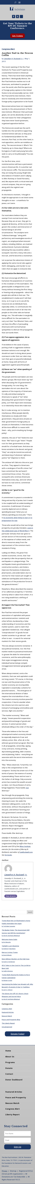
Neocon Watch (7, 1016)
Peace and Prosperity (15, 1097)
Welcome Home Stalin (9, 939)
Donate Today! (17, 1033)
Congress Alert (8, 49)
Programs (10, 1062)
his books (8, 855)
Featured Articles (8, 1012)
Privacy (4, 1171)
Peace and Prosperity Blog (11, 1020)
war (27, 788)
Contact (9, 1074)
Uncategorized (7, 1027)
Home (8, 1051)
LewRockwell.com (26, 852)
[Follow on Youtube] (21, 16)
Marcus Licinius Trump (10, 952)
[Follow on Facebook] (13, 16)
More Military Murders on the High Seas (15, 959)
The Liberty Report (8, 1023)
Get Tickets (17, 35)
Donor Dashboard (13, 1079)
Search (30, 912)
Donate (9, 1068)
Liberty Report (12, 1114)
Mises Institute (25, 846)
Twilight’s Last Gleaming (10, 946)
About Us (9, 1056)
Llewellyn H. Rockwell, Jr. (13, 58)
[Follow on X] (17, 16)
